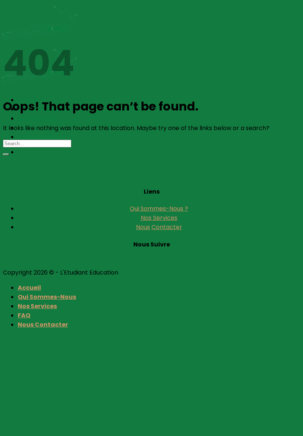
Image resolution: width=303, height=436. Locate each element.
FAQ (24, 315)
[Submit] (6, 154)
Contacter (167, 227)
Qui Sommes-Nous (47, 297)
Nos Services (37, 118)
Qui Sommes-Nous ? (159, 208)
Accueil (29, 287)
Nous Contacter (43, 137)
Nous (143, 227)
